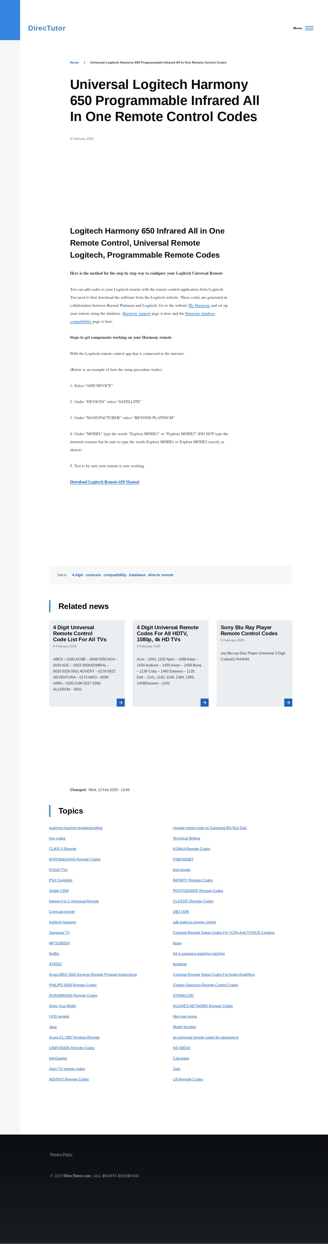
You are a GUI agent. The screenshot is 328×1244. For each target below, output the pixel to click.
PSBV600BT (183, 859)
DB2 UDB (181, 912)
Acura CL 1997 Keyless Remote (74, 1037)
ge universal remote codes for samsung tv (206, 1037)
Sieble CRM (59, 891)
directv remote (160, 575)
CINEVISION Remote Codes (72, 1048)
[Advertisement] (150, 180)
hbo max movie (185, 1016)
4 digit (77, 575)
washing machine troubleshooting (75, 828)
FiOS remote (59, 1016)
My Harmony (199, 305)
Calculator (181, 1058)
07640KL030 (183, 995)
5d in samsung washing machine (199, 954)
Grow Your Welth (62, 1006)
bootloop (180, 964)
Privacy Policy (61, 1154)
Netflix (54, 954)
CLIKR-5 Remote (62, 849)
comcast (93, 575)
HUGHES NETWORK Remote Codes (203, 1006)
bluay (177, 943)
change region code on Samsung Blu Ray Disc (210, 828)
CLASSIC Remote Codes (193, 901)
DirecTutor (46, 28)
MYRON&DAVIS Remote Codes (74, 859)
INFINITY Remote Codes (193, 880)
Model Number (184, 1027)
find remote (182, 870)
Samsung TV (59, 933)
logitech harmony (62, 922)
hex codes (57, 838)
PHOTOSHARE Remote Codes (198, 891)
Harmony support (136, 313)
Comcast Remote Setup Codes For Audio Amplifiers (214, 975)
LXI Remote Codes (188, 1079)
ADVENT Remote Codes (69, 1079)
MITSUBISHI (59, 943)
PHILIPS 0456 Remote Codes (73, 985)
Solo (176, 1069)
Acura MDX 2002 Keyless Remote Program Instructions (93, 975)
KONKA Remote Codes (191, 849)
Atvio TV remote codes (67, 1069)
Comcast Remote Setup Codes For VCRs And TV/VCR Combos (223, 933)
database (137, 575)
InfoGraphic (58, 1058)
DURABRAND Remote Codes (73, 995)
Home (74, 62)
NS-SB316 (181, 1048)
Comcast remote (62, 912)
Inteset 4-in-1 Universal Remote (74, 901)
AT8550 (55, 964)
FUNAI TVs (58, 870)
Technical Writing (186, 838)
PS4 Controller (61, 880)
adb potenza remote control (194, 922)
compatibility (115, 575)
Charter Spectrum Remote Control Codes (205, 985)
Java (53, 1027)
